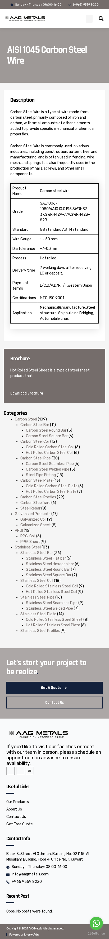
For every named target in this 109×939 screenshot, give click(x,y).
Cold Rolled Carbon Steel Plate (52, 486)
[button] (89, 19)
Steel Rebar (30, 508)
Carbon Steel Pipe (35, 458)
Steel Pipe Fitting (41, 475)
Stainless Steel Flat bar (46, 558)
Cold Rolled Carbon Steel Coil (50, 447)
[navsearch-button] (101, 19)
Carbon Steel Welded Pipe (47, 469)
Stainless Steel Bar (36, 553)
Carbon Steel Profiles (38, 497)
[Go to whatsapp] (96, 923)
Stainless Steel (28, 547)
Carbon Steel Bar (34, 425)
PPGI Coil (27, 536)
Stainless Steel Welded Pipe (49, 608)
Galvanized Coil (33, 519)
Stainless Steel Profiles (40, 630)
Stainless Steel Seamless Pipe (52, 603)
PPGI (19, 530)
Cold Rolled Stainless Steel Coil (52, 586)
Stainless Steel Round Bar (48, 569)
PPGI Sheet (30, 541)
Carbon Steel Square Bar (47, 436)
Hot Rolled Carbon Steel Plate (51, 491)
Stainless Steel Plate (38, 614)
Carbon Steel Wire (35, 502)
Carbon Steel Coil (34, 441)
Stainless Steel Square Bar (48, 575)
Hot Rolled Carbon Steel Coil (49, 452)
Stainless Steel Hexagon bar (50, 564)
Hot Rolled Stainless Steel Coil (51, 592)
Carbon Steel (26, 419)
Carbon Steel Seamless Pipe (50, 464)
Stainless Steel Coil (36, 580)
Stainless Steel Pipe (37, 597)
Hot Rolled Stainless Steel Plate (53, 625)
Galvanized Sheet (35, 525)
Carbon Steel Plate (36, 480)
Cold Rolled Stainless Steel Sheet (54, 619)
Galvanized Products (33, 514)
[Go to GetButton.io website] (96, 933)
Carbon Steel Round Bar (46, 430)
